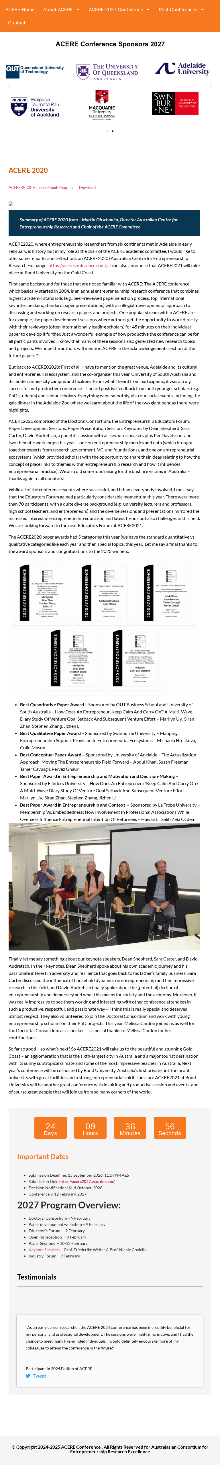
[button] (9, 85)
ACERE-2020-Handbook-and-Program (41, 187)
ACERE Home (20, 9)
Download (87, 187)
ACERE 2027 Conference (116, 9)
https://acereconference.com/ (77, 265)
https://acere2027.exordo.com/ (87, 1181)
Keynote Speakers (44, 1249)
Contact (16, 23)
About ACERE (58, 9)
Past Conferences (178, 9)
